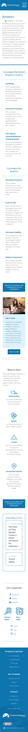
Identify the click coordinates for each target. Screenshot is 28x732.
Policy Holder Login (14, 708)
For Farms (14, 663)
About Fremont (14, 678)
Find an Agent (14, 700)
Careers (14, 682)
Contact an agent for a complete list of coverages (14, 287)
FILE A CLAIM (14, 352)
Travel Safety (13, 559)
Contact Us (14, 696)
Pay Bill (14, 703)
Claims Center (14, 667)
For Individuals (14, 656)
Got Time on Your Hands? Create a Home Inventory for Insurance (15, 535)
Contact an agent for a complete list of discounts (14, 503)
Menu (24, 6)
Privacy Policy (14, 686)
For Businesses (14, 659)
